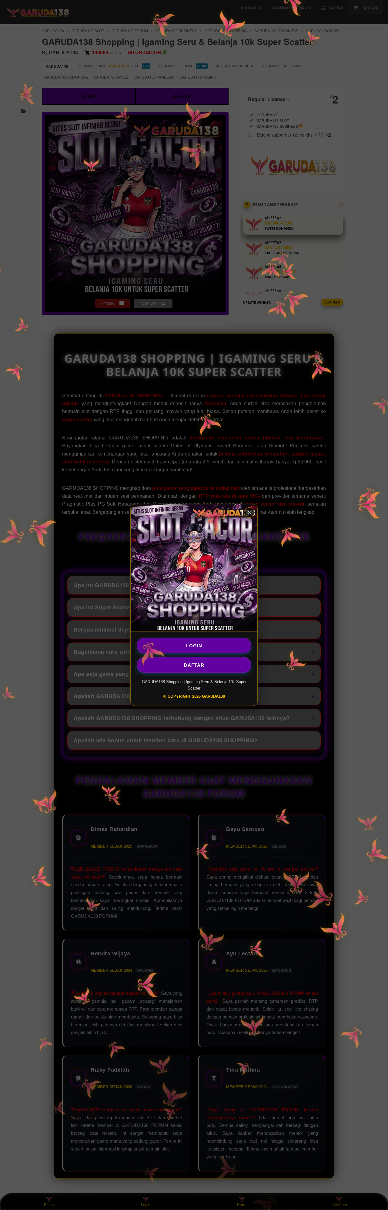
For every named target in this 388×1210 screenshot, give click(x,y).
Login (194, 645)
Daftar (194, 664)
